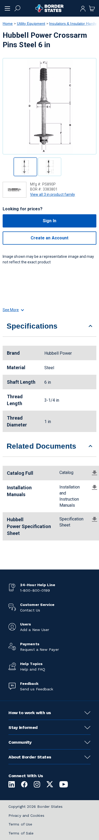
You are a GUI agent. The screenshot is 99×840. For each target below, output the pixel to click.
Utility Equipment (31, 23)
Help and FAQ (32, 669)
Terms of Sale (21, 833)
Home (8, 23)
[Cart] (92, 8)
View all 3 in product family (52, 194)
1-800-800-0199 (35, 590)
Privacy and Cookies (26, 815)
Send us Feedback (36, 689)
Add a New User (34, 630)
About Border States (29, 757)
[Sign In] (83, 8)
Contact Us (30, 610)
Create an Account (49, 237)
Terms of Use (20, 824)
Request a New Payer (39, 649)
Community (20, 742)
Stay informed (23, 727)
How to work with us (29, 712)
